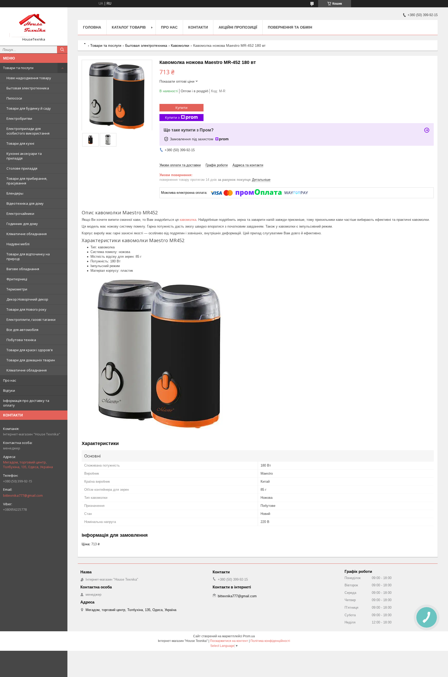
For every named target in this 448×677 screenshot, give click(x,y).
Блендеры (14, 193)
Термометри (16, 289)
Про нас (9, 380)
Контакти (198, 27)
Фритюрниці (16, 279)
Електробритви (19, 118)
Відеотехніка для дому (25, 203)
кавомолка (188, 220)
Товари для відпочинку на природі (28, 256)
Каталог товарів (129, 27)
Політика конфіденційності (270, 641)
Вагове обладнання (22, 269)
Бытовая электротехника (27, 88)
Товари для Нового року (26, 309)
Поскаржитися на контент (229, 641)
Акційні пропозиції (238, 27)
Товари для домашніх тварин (30, 360)
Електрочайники (20, 213)
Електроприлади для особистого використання (28, 131)
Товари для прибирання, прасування (26, 180)
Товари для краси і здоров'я (29, 350)
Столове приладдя (21, 168)
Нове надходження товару (28, 78)
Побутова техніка (21, 339)
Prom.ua (249, 636)
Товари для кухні (20, 143)
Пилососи (14, 98)
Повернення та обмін (290, 27)
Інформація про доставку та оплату (26, 403)
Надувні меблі (18, 244)
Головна (92, 27)
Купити (181, 107)
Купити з (172, 117)
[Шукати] (62, 50)
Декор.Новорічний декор (27, 299)
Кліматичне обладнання (26, 233)
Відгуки (9, 390)
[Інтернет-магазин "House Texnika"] (34, 24)
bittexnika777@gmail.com (23, 495)
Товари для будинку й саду (28, 108)
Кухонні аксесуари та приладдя (24, 156)
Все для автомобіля (22, 329)
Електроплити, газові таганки (30, 319)
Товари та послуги (18, 67)
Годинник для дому (22, 223)
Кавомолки (180, 45)
